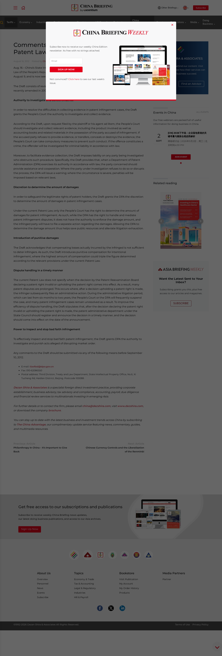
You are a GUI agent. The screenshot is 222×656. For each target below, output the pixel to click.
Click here (73, 79)
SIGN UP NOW (66, 69)
